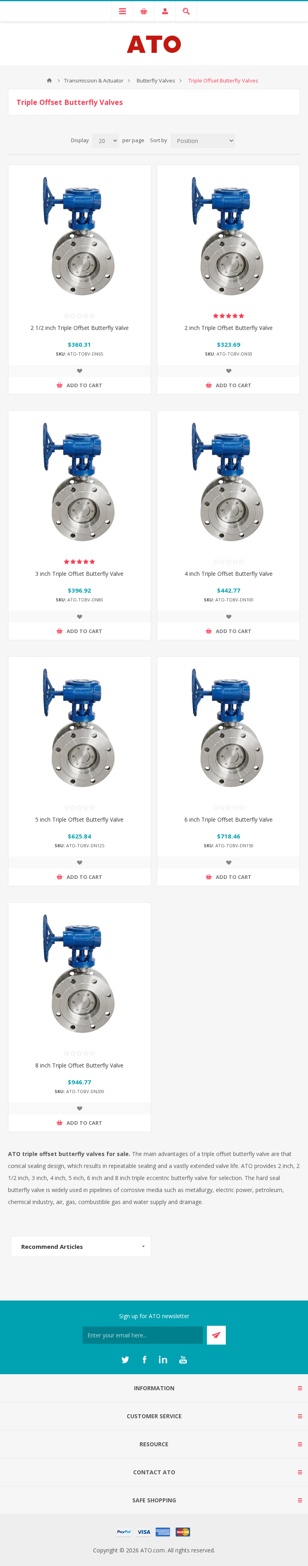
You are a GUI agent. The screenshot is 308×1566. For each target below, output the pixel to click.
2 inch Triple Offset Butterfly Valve (228, 328)
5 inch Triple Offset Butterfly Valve (79, 819)
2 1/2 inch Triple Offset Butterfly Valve (79, 328)
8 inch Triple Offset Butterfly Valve (79, 1065)
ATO (49, 80)
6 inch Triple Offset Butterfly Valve (228, 819)
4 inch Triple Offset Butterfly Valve (228, 573)
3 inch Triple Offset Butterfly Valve (79, 573)
